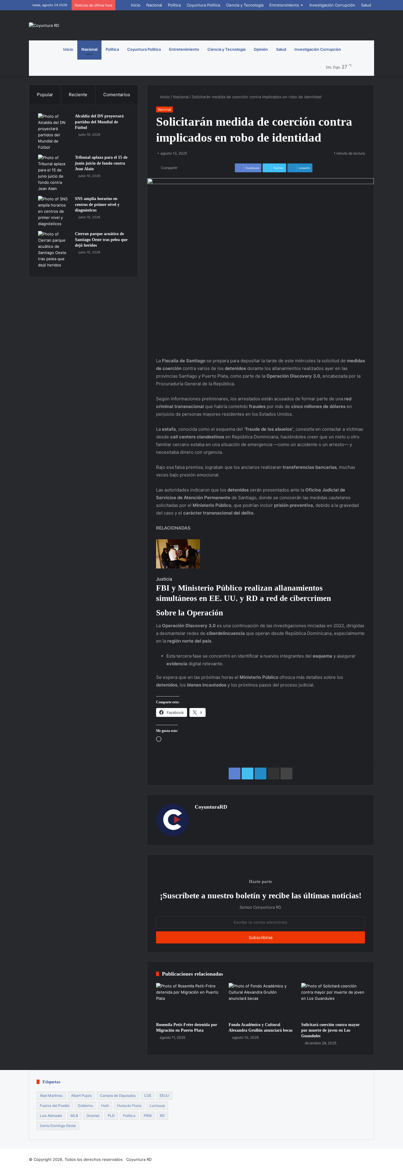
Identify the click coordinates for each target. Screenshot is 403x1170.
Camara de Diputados (118, 1095)
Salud (366, 5)
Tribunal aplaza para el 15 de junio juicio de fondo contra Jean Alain (101, 163)
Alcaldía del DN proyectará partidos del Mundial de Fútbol (99, 122)
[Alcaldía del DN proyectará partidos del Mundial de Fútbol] (54, 131)
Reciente (78, 94)
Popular (45, 94)
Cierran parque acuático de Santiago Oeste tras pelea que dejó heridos (101, 240)
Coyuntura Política (203, 5)
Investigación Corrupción (332, 5)
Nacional (154, 5)
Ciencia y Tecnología (244, 5)
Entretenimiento (284, 5)
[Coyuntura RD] (44, 25)
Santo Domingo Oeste (58, 1125)
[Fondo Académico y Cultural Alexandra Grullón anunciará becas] (260, 1001)
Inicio (135, 5)
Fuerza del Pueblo (55, 1105)
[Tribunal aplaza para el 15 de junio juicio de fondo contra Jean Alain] (54, 173)
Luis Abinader (51, 1115)
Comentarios (116, 94)
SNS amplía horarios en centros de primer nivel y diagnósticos (97, 204)
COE (147, 1095)
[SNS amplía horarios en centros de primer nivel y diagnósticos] (54, 211)
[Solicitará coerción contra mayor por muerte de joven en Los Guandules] (333, 1001)
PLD (111, 1115)
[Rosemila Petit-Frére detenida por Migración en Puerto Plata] (188, 1001)
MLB (74, 1115)
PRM (148, 1115)
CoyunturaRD (211, 807)
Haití (105, 1105)
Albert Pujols (81, 1095)
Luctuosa (157, 1105)
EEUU (164, 1095)
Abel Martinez (51, 1095)
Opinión (261, 49)
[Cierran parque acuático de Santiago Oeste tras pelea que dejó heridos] (54, 249)
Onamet (92, 1115)
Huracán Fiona (129, 1105)
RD (162, 1115)
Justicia (164, 579)
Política (174, 5)
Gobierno (85, 1105)
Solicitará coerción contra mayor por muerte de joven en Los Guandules (330, 1030)
